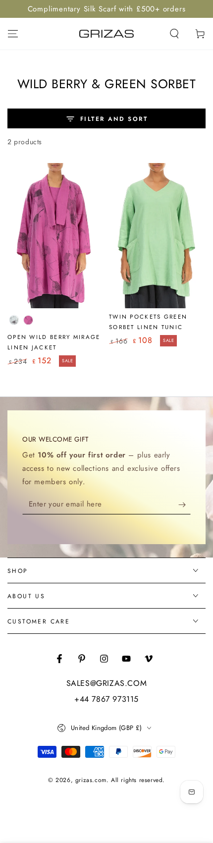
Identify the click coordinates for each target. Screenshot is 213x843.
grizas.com (90, 780)
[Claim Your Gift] (184, 504)
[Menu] (13, 33)
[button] (174, 33)
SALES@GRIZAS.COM (106, 683)
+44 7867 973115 (106, 699)
